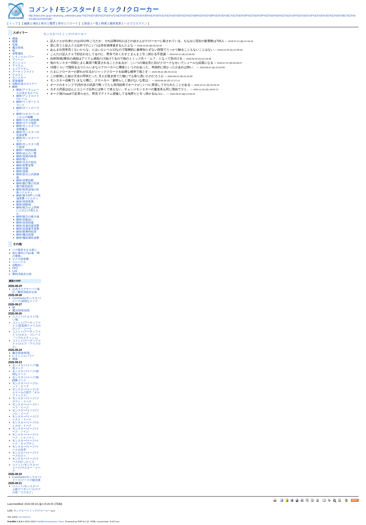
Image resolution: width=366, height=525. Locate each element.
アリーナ (17, 59)
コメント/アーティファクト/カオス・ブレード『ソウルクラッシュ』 (26, 334)
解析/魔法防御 (25, 234)
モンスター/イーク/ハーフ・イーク (25, 406)
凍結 (35, 23)
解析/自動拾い (25, 219)
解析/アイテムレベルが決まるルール (27, 91)
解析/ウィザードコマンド (27, 103)
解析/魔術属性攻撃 (27, 237)
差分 (44, 23)
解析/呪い (22, 159)
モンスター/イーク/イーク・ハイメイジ (25, 436)
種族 (15, 38)
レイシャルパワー (23, 56)
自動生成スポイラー (24, 83)
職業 (15, 41)
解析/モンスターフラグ (27, 139)
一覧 (95, 23)
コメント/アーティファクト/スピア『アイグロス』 (26, 343)
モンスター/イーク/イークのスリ (25, 454)
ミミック (109, 9)
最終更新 (115, 23)
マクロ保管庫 (20, 258)
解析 (15, 86)
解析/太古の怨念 (26, 162)
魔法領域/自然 (21, 310)
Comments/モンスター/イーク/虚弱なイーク (26, 299)
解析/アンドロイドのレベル (27, 97)
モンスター (75, 9)
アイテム (17, 65)
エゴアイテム (20, 68)
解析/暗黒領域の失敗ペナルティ (27, 191)
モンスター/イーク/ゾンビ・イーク (25, 412)
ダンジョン (19, 62)
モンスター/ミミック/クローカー (65, 34)
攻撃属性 (17, 53)
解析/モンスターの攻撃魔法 (27, 127)
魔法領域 (17, 47)
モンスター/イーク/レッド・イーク (25, 385)
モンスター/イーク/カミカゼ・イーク (25, 424)
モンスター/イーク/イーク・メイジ (25, 430)
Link (14, 271)
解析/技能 (22, 171)
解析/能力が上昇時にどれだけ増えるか (27, 210)
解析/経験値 (23, 204)
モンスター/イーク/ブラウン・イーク (25, 400)
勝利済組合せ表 (22, 274)
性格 (15, 44)
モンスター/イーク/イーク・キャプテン (25, 442)
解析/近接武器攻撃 (27, 225)
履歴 (52, 23)
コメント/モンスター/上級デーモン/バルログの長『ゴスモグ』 (26, 489)
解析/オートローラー (27, 109)
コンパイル (19, 261)
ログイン (141, 23)
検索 (104, 23)
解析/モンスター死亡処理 (27, 146)
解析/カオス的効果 (27, 120)
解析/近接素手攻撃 (27, 228)
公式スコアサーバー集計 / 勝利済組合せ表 (26, 290)
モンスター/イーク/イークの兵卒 (25, 448)
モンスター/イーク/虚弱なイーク (25, 373)
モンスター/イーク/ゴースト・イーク (25, 418)
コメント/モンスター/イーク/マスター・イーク (26, 467)
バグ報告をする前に (24, 249)
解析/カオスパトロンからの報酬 (27, 115)
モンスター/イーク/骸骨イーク (25, 367)
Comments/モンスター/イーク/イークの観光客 (26, 478)
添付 (61, 23)
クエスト (17, 74)
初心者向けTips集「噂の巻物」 (26, 254)
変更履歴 (17, 80)
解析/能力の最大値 (27, 216)
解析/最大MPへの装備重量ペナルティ (28, 197)
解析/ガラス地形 (26, 123)
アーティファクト (23, 71)
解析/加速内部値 (26, 156)
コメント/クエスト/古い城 (25, 318)
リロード (72, 23)
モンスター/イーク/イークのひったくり (25, 460)
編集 (27, 23)
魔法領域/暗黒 (21, 353)
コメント (42, 9)
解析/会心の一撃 (26, 153)
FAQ (15, 268)
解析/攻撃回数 (25, 180)
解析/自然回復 (25, 222)
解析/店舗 (22, 168)
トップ (13, 23)
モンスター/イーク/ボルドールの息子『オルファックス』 (26, 392)
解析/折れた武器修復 (27, 176)
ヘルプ (128, 23)
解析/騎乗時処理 (26, 231)
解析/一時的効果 (26, 150)
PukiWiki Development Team (50, 521)
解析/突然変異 (25, 201)
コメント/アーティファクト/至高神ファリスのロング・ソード (26, 325)
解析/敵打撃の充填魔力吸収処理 (27, 185)
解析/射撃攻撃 (25, 165)
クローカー (142, 9)
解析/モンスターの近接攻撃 (27, 133)
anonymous (24, 517)
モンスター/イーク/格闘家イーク (25, 379)
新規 (87, 23)
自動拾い (17, 265)
